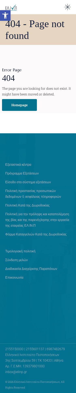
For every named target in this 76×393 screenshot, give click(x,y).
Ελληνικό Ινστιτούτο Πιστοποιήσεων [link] (37, 382)
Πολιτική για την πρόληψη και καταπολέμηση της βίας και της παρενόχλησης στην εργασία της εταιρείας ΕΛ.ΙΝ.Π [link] (37, 219)
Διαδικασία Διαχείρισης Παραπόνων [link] (31, 269)
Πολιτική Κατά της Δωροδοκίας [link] (27, 205)
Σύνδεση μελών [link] (16, 260)
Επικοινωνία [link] (14, 277)
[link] (5, 15)
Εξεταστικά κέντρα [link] (18, 165)
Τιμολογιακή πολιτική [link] (20, 251)
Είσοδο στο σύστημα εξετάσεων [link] (28, 182)
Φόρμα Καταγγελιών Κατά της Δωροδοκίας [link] (36, 234)
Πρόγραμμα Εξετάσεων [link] (22, 173)
